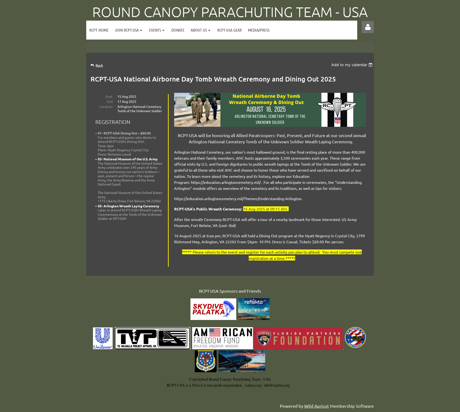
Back (99, 65)
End (110, 101)
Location (106, 106)
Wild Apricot (316, 405)
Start (109, 96)
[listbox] (352, 65)
